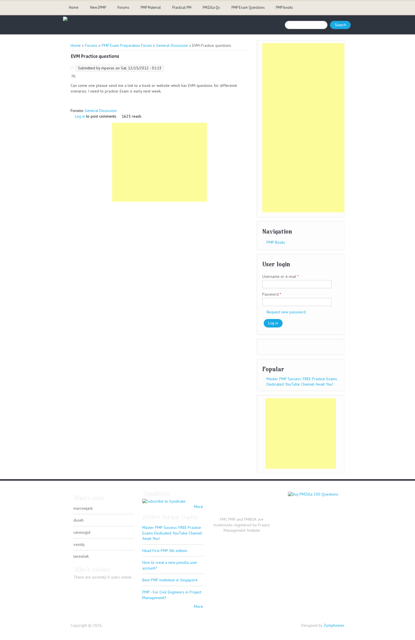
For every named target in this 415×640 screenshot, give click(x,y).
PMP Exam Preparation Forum (127, 45)
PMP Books (276, 242)
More (198, 506)
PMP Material (151, 7)
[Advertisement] (159, 162)
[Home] (65, 19)
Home (73, 7)
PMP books (284, 7)
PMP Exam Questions (248, 7)
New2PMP (98, 7)
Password (271, 294)
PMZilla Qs (211, 7)
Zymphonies (334, 625)
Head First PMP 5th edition (164, 550)
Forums (123, 7)
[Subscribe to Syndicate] (163, 501)
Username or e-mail (280, 276)
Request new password (286, 311)
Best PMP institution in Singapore (170, 579)
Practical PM (181, 7)
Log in (80, 116)
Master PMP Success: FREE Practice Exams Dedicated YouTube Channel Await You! (302, 381)
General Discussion (172, 45)
